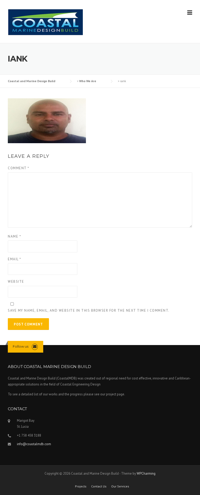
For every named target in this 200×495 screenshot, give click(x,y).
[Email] (35, 346)
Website (16, 281)
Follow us (20, 346)
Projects (80, 486)
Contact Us (99, 486)
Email (14, 259)
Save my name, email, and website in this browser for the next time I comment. (89, 310)
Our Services (120, 486)
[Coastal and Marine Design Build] (45, 22)
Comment (18, 168)
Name (14, 236)
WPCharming (146, 473)
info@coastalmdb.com (34, 444)
